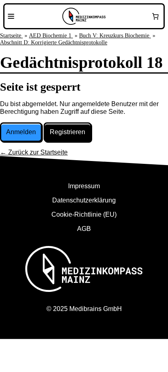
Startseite (11, 36)
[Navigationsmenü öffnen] (11, 16)
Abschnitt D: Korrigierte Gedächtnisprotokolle (53, 42)
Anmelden (21, 131)
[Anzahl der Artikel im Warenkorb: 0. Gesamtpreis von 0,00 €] (155, 16)
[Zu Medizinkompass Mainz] (84, 16)
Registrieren (67, 131)
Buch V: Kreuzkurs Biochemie (115, 36)
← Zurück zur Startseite (34, 152)
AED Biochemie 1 (51, 36)
